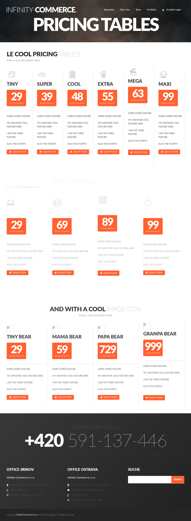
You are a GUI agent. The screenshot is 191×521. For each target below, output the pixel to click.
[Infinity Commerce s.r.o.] (42, 9)
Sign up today (19, 152)
